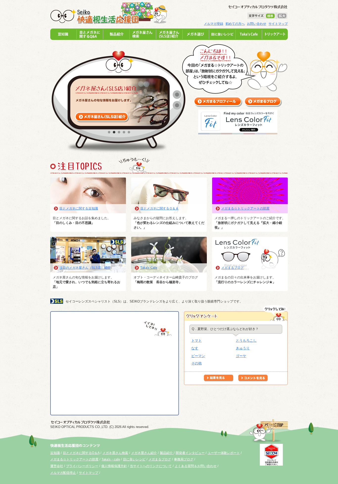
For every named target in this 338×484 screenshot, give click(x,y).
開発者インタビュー (190, 453)
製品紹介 (167, 453)
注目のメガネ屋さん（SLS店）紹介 (85, 268)
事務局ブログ (183, 459)
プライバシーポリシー (82, 466)
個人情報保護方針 (114, 466)
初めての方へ (235, 24)
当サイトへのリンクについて (151, 466)
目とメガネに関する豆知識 (78, 208)
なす (194, 348)
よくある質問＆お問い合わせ (196, 466)
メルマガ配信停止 (63, 473)
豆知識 (55, 453)
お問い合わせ (256, 24)
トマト (196, 340)
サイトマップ (278, 24)
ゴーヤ (241, 356)
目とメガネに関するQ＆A (81, 453)
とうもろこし (246, 340)
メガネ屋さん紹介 (144, 453)
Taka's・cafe (110, 459)
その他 (196, 363)
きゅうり (243, 348)
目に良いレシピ (134, 459)
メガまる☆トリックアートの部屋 (245, 208)
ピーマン (198, 356)
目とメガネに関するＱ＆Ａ (159, 208)
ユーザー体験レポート (224, 453)
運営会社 (56, 466)
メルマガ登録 (213, 24)
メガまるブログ (232, 268)
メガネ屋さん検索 (115, 453)
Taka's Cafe (148, 268)
